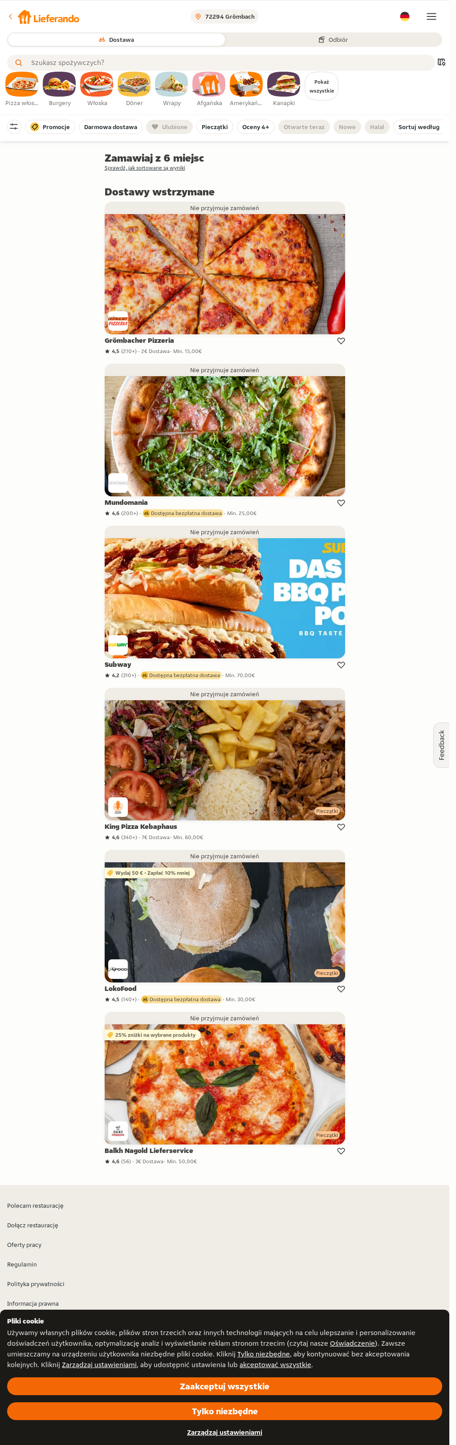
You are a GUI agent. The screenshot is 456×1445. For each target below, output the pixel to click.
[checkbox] (22, 89)
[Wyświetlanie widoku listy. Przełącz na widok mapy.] (441, 63)
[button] (43, 16)
